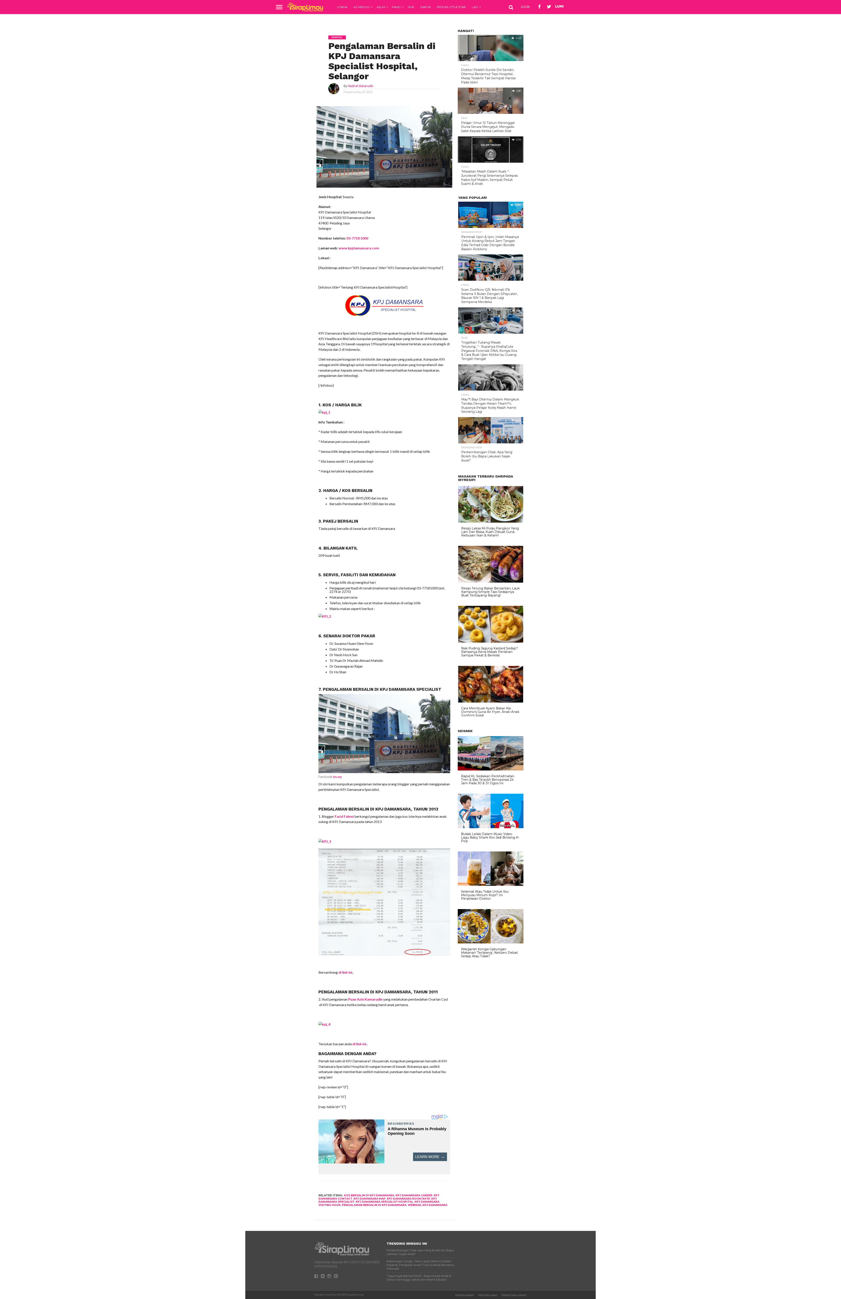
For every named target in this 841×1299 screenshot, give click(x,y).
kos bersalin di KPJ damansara (369, 1195)
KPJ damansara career (414, 1195)
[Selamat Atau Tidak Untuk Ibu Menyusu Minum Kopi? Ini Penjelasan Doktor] (490, 885)
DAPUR (425, 7)
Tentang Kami (487, 1295)
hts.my (337, 777)
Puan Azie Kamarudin (365, 999)
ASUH (381, 7)
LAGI (475, 7)
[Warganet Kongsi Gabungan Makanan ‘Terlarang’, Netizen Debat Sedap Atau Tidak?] (490, 942)
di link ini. (345, 972)
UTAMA (342, 7)
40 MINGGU (361, 7)
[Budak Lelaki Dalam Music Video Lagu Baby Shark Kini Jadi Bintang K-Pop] (490, 827)
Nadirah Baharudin (360, 86)
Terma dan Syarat (514, 1295)
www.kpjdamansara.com (359, 248)
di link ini (359, 1044)
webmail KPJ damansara (427, 1205)
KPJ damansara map (369, 1198)
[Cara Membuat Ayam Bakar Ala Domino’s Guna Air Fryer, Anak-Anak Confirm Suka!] (490, 701)
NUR (411, 7)
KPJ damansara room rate (408, 1198)
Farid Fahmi (344, 816)
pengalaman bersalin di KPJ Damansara (374, 1205)
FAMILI (396, 7)
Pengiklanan (464, 1295)
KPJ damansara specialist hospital (384, 1201)
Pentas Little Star (451, 7)
